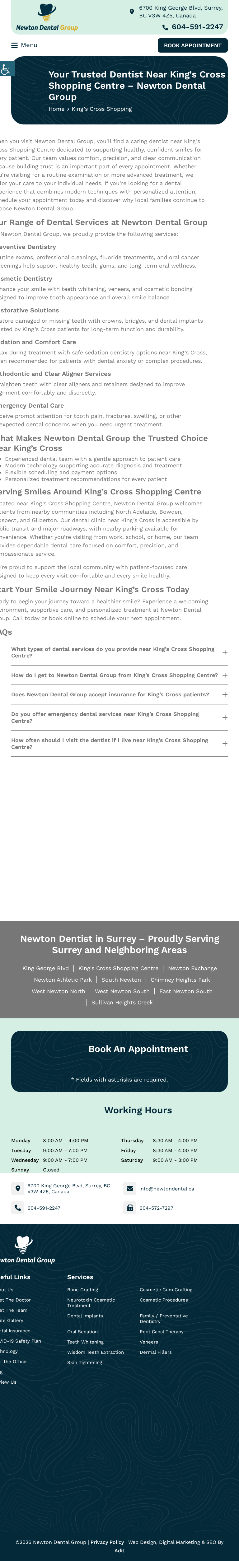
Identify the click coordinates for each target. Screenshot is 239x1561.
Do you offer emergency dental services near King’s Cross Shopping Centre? (105, 717)
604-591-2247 (197, 26)
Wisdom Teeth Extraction (95, 1352)
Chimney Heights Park (180, 979)
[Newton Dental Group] (47, 17)
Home (56, 108)
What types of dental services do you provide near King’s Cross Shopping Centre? (112, 652)
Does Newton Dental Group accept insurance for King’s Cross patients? (110, 694)
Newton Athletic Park (63, 979)
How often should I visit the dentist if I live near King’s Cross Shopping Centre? (109, 743)
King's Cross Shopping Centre (118, 968)
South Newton (121, 979)
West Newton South (122, 991)
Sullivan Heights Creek (122, 1002)
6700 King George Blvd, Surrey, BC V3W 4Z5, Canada (181, 11)
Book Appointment (193, 45)
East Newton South (186, 991)
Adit (119, 1551)
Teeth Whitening (85, 1342)
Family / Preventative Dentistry (164, 1318)
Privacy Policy (107, 1542)
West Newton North (58, 991)
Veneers (149, 1342)
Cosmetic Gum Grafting (166, 1289)
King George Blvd (45, 968)
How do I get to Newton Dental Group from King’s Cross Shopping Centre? (114, 675)
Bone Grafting (82, 1289)
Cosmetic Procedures (164, 1300)
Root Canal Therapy (162, 1331)
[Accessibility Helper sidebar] (7, 68)
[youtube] (32, 1401)
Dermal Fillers (156, 1352)
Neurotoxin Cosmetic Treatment (91, 1302)
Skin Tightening (84, 1362)
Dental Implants (85, 1316)
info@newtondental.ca (166, 1189)
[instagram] (15, 1401)
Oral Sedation (82, 1331)
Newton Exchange (192, 968)
